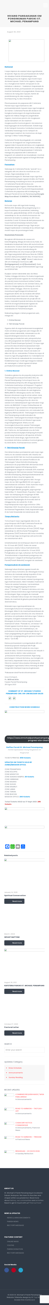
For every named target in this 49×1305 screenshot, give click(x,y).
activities (39, 1200)
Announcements (16, 1072)
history (13, 1200)
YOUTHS (10, 1245)
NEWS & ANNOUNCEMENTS (18, 1217)
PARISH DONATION (15, 1249)
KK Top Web (36, 1297)
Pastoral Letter (11, 1027)
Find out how (35, 1203)
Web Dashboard (28, 1300)
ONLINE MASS (13, 1241)
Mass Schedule (15, 1068)
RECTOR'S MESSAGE (15, 1225)
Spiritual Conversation (15, 895)
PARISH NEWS (12, 1221)
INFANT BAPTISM (11, 937)
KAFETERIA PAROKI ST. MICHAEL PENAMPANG (24, 985)
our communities (24, 1200)
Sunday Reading (16, 1077)
